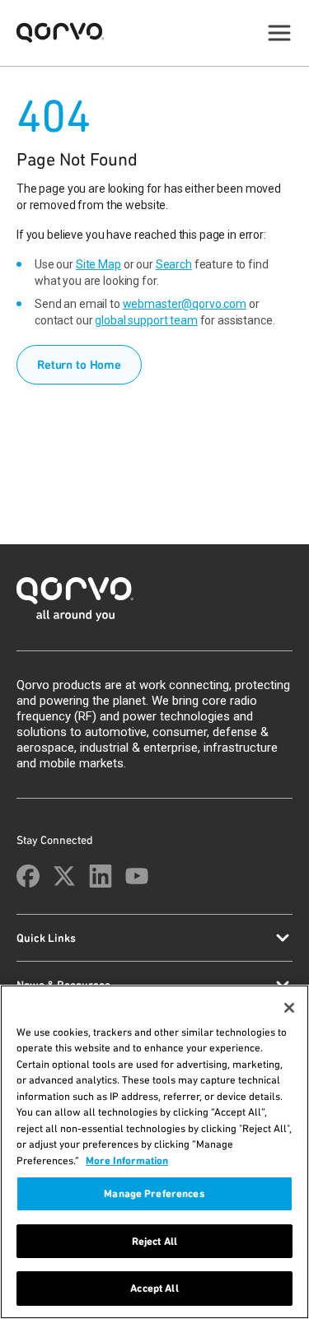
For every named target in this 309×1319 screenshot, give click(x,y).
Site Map (98, 264)
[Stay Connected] (28, 876)
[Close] (289, 1008)
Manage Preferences (154, 1193)
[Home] (154, 604)
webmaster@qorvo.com (184, 303)
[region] (154, 1152)
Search (174, 264)
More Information (127, 1160)
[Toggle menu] (279, 33)
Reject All (154, 1241)
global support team (146, 320)
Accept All (154, 1288)
